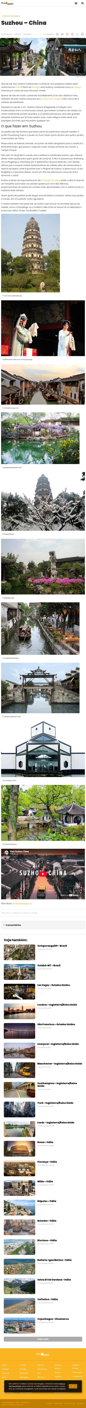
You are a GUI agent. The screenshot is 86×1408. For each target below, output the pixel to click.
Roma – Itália (45, 1142)
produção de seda (50, 180)
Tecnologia (77, 1372)
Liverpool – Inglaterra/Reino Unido (58, 1044)
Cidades (14, 913)
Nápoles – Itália (46, 1201)
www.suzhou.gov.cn (22, 903)
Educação (24, 1377)
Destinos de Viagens (11, 16)
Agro (4, 1365)
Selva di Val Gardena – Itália (54, 1279)
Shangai (36, 87)
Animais (5, 1369)
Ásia (3, 913)
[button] (76, 3)
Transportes (77, 1376)
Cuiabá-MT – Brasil (48, 965)
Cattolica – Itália (47, 1299)
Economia (24, 1373)
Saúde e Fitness (75, 1367)
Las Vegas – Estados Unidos (53, 985)
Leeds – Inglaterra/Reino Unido (55, 1122)
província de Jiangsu (50, 98)
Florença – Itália (47, 1161)
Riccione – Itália (47, 1240)
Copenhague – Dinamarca (53, 1319)
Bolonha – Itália (46, 1220)
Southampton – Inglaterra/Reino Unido (57, 1085)
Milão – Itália (45, 1181)
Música (58, 1372)
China (18, 87)
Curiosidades (7, 1392)
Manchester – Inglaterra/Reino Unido (59, 1063)
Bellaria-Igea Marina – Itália (54, 1260)
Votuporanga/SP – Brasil (52, 945)
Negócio (58, 1376)
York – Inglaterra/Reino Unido (55, 1103)
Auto (4, 1377)
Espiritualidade (26, 1392)
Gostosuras (42, 1369)
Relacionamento (61, 1392)
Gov (39, 1373)
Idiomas (40, 1377)
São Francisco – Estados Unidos (56, 1024)
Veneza (77, 87)
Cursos (23, 1365)
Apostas (5, 1373)
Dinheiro (23, 1369)
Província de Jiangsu (28, 913)
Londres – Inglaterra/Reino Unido (57, 1004)
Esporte (40, 1365)
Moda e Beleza (58, 1367)
